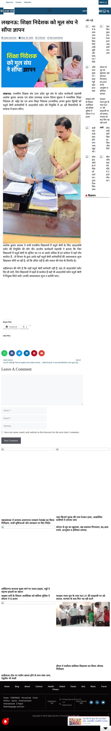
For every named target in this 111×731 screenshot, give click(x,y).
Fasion (73, 686)
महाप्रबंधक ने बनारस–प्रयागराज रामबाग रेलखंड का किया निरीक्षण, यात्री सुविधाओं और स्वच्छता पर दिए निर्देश (27, 521)
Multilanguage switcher (14, 706)
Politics (7, 700)
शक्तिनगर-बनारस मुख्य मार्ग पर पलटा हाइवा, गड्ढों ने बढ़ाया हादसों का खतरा (25, 590)
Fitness (56, 689)
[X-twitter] (97, 702)
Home (7, 686)
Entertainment (25, 700)
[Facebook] (91, 702)
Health (51, 686)
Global (62, 686)
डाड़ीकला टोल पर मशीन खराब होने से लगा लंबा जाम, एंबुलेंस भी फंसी (26, 677)
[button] (49, 10)
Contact (19, 2)
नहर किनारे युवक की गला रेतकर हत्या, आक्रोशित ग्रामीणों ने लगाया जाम (79, 518)
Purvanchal (26, 697)
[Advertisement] (42, 300)
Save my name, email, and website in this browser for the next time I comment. (41, 432)
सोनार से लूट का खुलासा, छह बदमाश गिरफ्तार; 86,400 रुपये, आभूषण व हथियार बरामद (105, 80)
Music (93, 686)
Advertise (27, 2)
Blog (17, 686)
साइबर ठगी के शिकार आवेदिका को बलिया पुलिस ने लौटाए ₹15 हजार (90, 107)
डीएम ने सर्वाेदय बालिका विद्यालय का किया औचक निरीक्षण (79, 667)
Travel (104, 686)
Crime (35, 697)
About (27, 686)
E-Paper (19, 703)
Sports (14, 700)
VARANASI (15, 697)
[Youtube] (103, 702)
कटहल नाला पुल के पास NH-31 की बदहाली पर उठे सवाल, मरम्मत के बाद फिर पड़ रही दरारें (105, 110)
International (9, 703)
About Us (9, 2)
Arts (83, 686)
